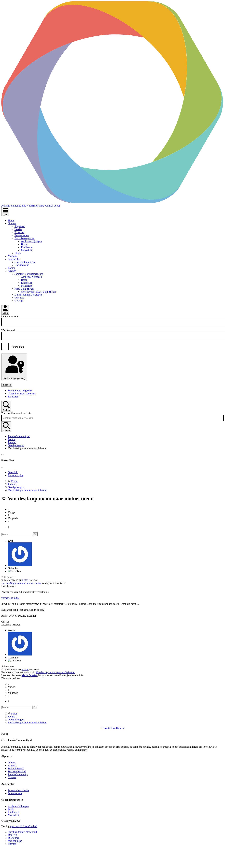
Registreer (13, 396)
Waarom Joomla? (17, 771)
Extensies (19, 232)
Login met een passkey (14, 378)
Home (11, 220)
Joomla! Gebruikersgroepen (28, 273)
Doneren (12, 834)
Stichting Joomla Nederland (22, 832)
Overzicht (13, 472)
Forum (11, 268)
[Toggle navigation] (2, 454)
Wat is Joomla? (16, 768)
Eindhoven (26, 247)
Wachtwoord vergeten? (20, 390)
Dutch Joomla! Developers (28, 294)
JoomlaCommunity (18, 774)
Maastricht (26, 250)
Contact (12, 777)
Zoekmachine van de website (16, 413)
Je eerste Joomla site (24, 262)
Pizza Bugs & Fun (24, 288)
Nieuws (12, 223)
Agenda (12, 270)
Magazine (13, 256)
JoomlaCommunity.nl (19, 436)
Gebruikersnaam (9, 316)
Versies (18, 229)
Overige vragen (16, 445)
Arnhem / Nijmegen (31, 241)
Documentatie (21, 265)
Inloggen (7, 385)
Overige (18, 300)
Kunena (120, 728)
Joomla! (12, 442)
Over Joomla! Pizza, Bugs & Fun (38, 291)
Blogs (17, 253)
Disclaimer (13, 837)
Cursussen (19, 297)
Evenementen (21, 235)
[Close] (2, 467)
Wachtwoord (8, 330)
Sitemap (12, 843)
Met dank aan (15, 840)
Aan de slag (14, 259)
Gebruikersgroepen (24, 238)
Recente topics (15, 475)
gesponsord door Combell (23, 826)
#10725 (25, 580)
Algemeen (19, 226)
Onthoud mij (17, 346)
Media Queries (30, 675)
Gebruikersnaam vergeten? (22, 393)
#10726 (25, 669)
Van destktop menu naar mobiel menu (21, 583)
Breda (24, 244)
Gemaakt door (108, 728)
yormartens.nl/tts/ (10, 597)
